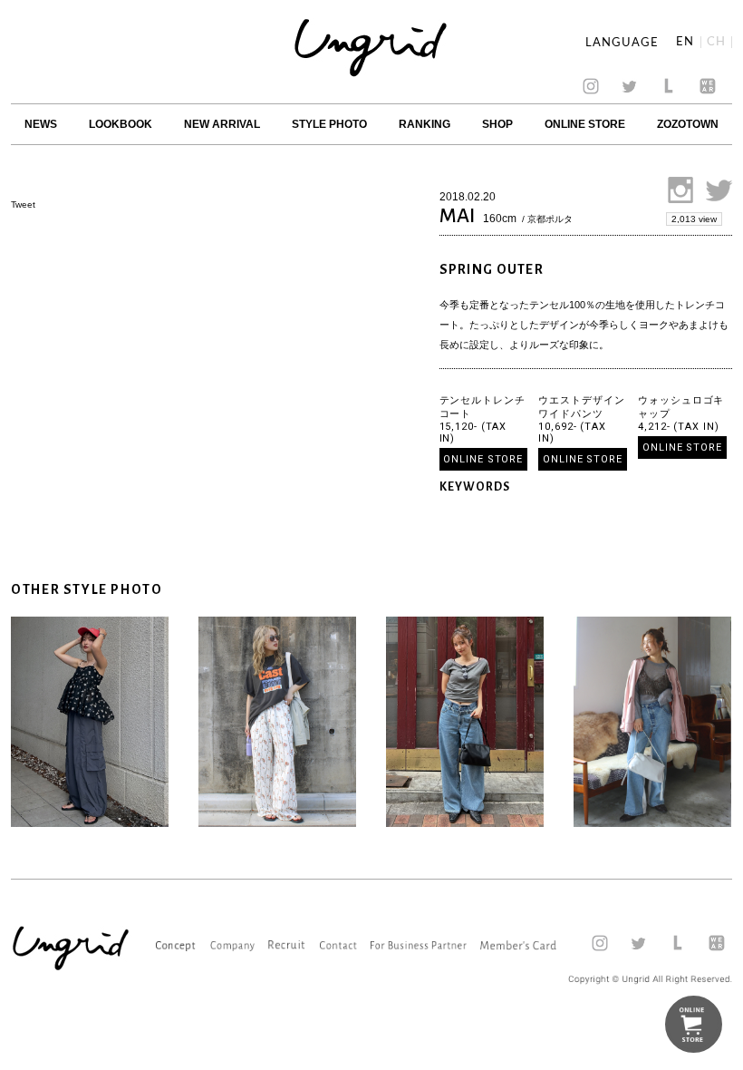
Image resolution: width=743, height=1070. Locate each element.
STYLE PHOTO (329, 124)
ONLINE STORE (585, 124)
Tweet (23, 204)
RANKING (424, 124)
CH (716, 42)
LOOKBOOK (120, 124)
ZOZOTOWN (688, 124)
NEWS (40, 124)
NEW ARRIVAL (222, 124)
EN (685, 42)
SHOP (497, 124)
